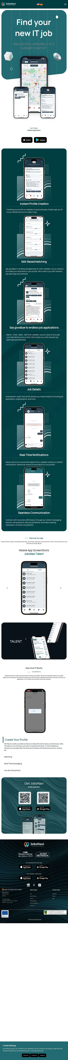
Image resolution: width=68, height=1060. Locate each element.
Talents (53, 896)
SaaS (53, 898)
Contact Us (32, 905)
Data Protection (33, 896)
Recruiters (54, 893)
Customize (34, 1055)
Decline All (25, 1055)
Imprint (31, 898)
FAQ (31, 893)
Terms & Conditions (34, 903)
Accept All (42, 1055)
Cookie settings (33, 900)
